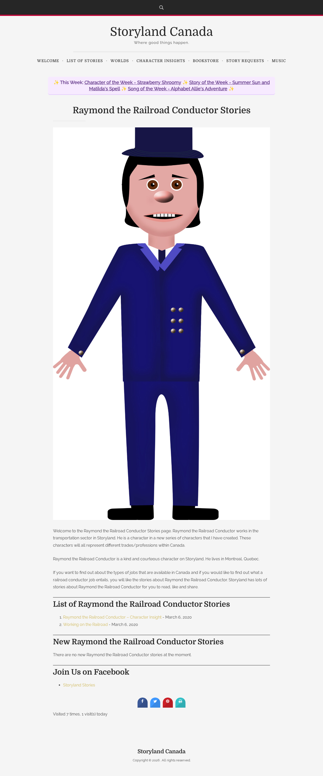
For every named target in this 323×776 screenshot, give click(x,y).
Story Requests (245, 61)
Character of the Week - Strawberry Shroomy (133, 82)
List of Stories (85, 61)
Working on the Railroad (85, 624)
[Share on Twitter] (155, 706)
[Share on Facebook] (143, 706)
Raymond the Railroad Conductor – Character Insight (112, 617)
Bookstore (206, 61)
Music (279, 61)
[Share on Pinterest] (168, 706)
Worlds (120, 61)
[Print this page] (180, 706)
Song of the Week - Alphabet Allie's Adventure (177, 88)
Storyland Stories (79, 685)
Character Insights (161, 61)
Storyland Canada (161, 32)
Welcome (48, 61)
